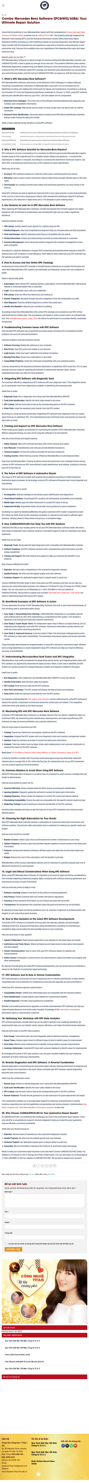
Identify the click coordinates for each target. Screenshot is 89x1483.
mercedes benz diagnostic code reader (64, 593)
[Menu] (3, 5)
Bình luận (9, 1192)
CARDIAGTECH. (44, 35)
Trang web (8, 1233)
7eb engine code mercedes (39, 699)
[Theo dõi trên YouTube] (75, 1446)
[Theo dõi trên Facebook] (63, 1446)
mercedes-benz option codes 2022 (23, 318)
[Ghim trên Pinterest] (50, 1166)
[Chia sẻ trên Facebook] (38, 1166)
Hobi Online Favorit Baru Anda (17, 1354)
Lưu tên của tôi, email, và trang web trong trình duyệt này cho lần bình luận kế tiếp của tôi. (41, 1244)
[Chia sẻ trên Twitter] (42, 1166)
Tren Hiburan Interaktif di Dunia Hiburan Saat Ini (24, 1361)
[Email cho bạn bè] (46, 1166)
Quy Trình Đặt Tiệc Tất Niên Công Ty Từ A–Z (22, 1341)
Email (7, 1222)
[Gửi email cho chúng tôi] (67, 1446)
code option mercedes (69, 1010)
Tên (6, 1212)
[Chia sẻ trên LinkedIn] (55, 1166)
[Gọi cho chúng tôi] (71, 1446)
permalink (51, 1174)
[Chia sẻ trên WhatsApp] (34, 1166)
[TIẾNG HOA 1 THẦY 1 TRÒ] (44, 5)
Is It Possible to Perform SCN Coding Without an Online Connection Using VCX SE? (45, 753)
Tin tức (4, 15)
